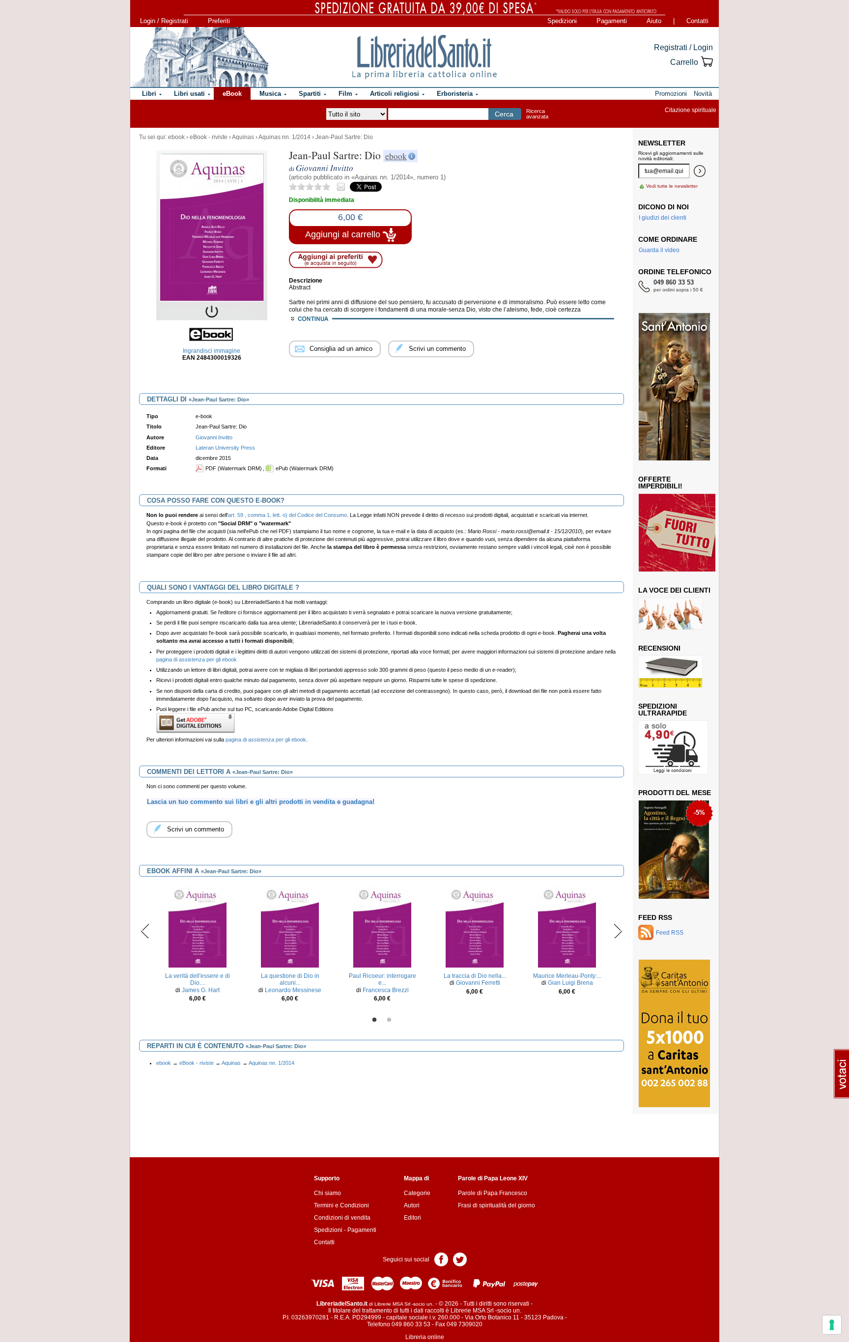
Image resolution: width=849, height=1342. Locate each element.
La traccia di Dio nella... (475, 975)
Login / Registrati (164, 21)
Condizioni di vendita (342, 1217)
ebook (176, 137)
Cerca (504, 114)
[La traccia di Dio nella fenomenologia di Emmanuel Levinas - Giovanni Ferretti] (474, 926)
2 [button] (389, 1020)
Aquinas (243, 137)
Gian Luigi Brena (570, 982)
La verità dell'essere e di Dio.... (197, 979)
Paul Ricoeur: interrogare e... (382, 979)
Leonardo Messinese (293, 990)
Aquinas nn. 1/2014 (284, 137)
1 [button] (374, 1020)
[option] (197, 947)
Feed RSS (655, 917)
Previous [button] (145, 931)
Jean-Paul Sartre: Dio (344, 137)
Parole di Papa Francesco (492, 1193)
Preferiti (219, 21)
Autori (412, 1205)
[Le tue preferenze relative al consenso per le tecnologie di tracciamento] (831, 1324)
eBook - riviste (208, 137)
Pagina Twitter (460, 1259)
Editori (412, 1217)
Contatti (697, 21)
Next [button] (618, 931)
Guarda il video (659, 250)
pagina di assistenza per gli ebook (196, 659)
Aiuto (654, 21)
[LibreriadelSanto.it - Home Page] (424, 57)
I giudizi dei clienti (662, 217)
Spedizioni (562, 21)
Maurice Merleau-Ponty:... (567, 975)
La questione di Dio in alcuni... (290, 979)
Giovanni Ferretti (478, 982)
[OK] (700, 171)
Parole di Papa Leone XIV (493, 1178)
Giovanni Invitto (214, 437)
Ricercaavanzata (537, 113)
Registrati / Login (683, 47)
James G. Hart (201, 990)
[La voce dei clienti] (670, 613)
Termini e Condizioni (341, 1205)
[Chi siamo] (200, 57)
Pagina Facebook (441, 1259)
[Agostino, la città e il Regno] (673, 849)
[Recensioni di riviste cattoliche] (670, 671)
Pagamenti (611, 21)
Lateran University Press (225, 448)
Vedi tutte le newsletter (672, 186)
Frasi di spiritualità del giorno (496, 1205)
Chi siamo (327, 1193)
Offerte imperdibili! (660, 482)
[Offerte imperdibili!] (680, 532)
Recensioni (659, 648)
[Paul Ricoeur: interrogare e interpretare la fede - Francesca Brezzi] (382, 926)
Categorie (417, 1193)
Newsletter (661, 143)
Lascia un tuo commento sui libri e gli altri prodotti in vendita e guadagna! (260, 801)
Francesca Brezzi (386, 990)
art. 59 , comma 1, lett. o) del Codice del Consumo (287, 515)
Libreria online (424, 1337)
